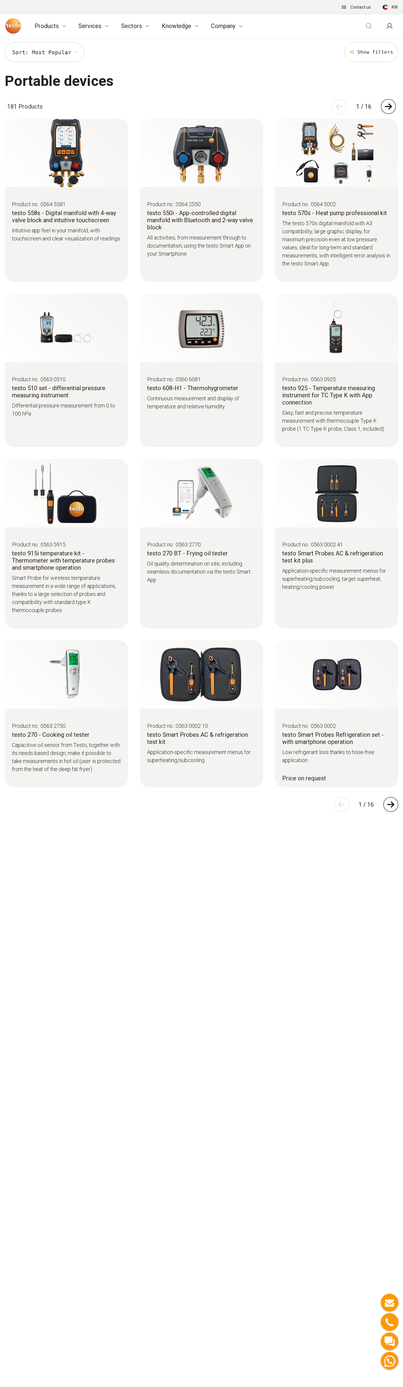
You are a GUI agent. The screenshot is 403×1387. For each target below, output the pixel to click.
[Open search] (369, 26)
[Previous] (339, 106)
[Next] (388, 106)
